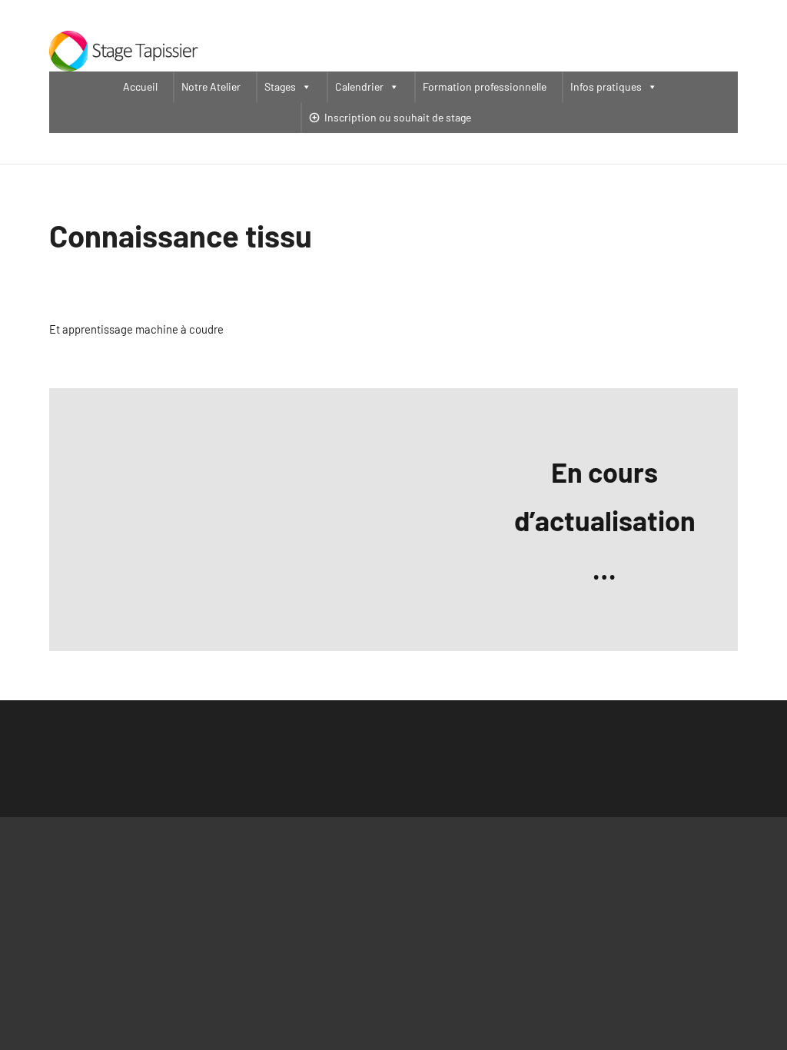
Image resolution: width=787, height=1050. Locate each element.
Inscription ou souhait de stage (397, 117)
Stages (280, 86)
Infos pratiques (606, 86)
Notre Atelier (211, 86)
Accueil (140, 86)
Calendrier (359, 86)
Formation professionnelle (484, 86)
